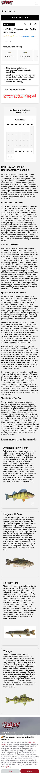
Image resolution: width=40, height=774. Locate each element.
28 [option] (28, 151)
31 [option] (12, 157)
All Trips (3, 11)
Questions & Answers (28, 36)
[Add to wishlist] (25, 24)
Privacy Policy (7, 767)
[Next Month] (32, 119)
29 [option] (31, 151)
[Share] (30, 24)
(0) (16, 36)
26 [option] (20, 151)
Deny (10, 771)
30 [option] (8, 157)
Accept (29, 771)
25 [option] (16, 151)
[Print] (35, 24)
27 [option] (24, 151)
